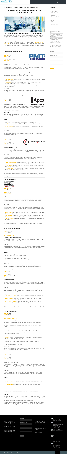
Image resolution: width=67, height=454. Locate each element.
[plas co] (6, 2)
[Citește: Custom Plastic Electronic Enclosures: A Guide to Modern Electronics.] (52, 430)
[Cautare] (65, 2)
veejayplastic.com (10, 235)
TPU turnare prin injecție (54, 24)
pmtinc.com (9, 60)
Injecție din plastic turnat (24, 8)
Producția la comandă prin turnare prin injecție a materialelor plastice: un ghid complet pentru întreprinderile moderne (56, 35)
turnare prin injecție (53, 15)
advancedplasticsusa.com (11, 102)
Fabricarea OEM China (54, 19)
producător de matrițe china (54, 16)
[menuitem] (31, 2)
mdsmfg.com (9, 193)
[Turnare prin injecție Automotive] (24, 24)
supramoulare (52, 20)
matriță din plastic (53, 21)
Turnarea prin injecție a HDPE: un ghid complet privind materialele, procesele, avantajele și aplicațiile (56, 42)
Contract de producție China (54, 11)
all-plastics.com (10, 276)
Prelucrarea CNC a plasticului (55, 10)
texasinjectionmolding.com (12, 318)
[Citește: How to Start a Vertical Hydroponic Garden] (52, 418)
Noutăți (51, 17)
